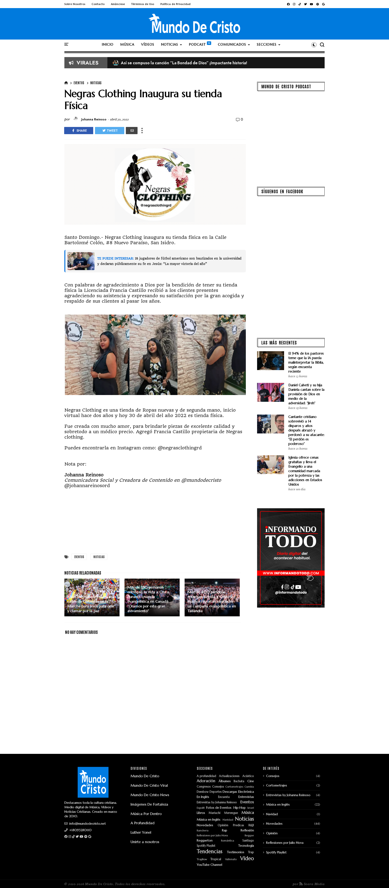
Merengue (231, 813)
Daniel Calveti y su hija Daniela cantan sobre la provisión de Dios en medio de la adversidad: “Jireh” (306, 394)
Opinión (223, 825)
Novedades (205, 825)
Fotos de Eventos (218, 808)
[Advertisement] (155, 520)
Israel (250, 807)
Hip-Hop (239, 808)
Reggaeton (205, 840)
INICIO (107, 44)
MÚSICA (127, 44)
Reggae (249, 835)
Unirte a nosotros (145, 841)
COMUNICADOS (232, 44)
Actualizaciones (229, 776)
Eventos (79, 83)
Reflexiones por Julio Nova (212, 835)
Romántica (227, 840)
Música (248, 812)
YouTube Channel (209, 865)
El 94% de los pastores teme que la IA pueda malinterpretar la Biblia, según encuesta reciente (306, 362)
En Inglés (203, 797)
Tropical (215, 859)
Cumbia (249, 786)
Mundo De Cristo (145, 776)
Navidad (228, 819)
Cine (250, 781)
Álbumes (225, 781)
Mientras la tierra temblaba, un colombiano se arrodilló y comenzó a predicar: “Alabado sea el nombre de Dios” (220, 63)
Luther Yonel (141, 832)
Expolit (201, 807)
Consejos (218, 786)
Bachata (239, 781)
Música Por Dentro (146, 813)
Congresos (204, 786)
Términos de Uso (142, 4)
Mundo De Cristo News (150, 795)
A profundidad (206, 776)
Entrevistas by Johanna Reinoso (217, 802)
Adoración (206, 781)
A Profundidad (142, 823)
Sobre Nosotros (74, 4)
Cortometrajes (234, 786)
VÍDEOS (147, 44)
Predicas (238, 825)
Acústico (248, 776)
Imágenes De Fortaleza (149, 804)
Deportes (216, 792)
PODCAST (197, 44)
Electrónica (246, 792)
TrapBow (202, 859)
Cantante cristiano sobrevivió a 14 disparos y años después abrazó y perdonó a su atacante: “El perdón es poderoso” (306, 430)
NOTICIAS (169, 44)
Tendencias (209, 851)
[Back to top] (377, 877)
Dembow (202, 792)
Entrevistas (246, 797)
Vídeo (247, 858)
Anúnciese (118, 4)
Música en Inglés (208, 819)
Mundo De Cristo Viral (149, 785)
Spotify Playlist (206, 846)
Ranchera (202, 830)
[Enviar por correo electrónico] (132, 130)
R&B (251, 825)
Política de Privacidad (176, 4)
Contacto (98, 4)
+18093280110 (80, 830)
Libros (201, 813)
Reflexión (247, 830)
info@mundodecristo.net (87, 823)
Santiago (248, 840)
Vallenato (231, 859)
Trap (251, 852)
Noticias (96, 83)
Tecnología (246, 846)
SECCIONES (266, 44)
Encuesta (224, 797)
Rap (224, 830)
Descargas (230, 792)
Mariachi (214, 813)
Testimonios (235, 852)
